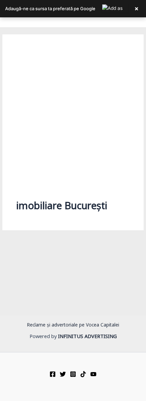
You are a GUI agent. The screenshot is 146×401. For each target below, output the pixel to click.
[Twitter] (63, 374)
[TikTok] (83, 374)
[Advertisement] (73, 125)
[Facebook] (53, 374)
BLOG (17, 299)
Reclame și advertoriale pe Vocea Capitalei (73, 326)
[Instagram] (73, 374)
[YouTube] (93, 374)
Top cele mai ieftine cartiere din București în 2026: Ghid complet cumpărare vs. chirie (72, 314)
